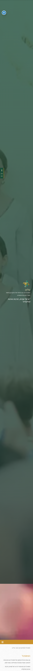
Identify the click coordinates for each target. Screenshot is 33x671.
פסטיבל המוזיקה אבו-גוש (23, 648)
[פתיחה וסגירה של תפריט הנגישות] (4, 13)
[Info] (2, 170)
